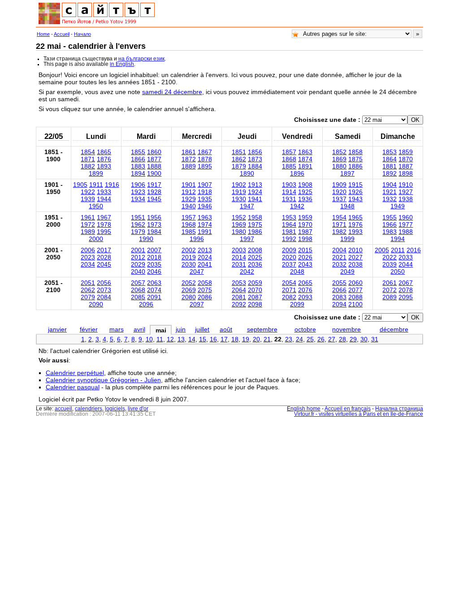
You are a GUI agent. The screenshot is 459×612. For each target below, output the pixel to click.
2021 (339, 257)
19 (245, 339)
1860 (154, 151)
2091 (154, 297)
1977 (405, 224)
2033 (405, 257)
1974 (205, 224)
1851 (239, 151)
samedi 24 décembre (172, 91)
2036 (255, 264)
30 (364, 339)
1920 (339, 191)
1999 (347, 238)
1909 (339, 184)
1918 (205, 191)
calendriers (88, 408)
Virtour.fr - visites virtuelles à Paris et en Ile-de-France (358, 414)
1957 (189, 217)
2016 (414, 250)
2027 (355, 257)
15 (202, 339)
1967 (104, 217)
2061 (389, 282)
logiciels (115, 408)
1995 (104, 231)
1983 (389, 231)
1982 (339, 231)
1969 (239, 224)
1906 (138, 184)
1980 (239, 231)
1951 (138, 217)
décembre (394, 329)
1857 (289, 151)
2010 (355, 250)
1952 (239, 217)
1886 (355, 166)
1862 (239, 159)
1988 (405, 231)
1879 (239, 166)
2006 (88, 250)
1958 (255, 217)
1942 (297, 206)
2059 (255, 282)
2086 (205, 297)
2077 (355, 289)
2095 (405, 297)
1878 (205, 159)
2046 (154, 271)
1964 (289, 224)
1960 (405, 217)
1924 (255, 191)
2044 (405, 264)
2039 (389, 264)
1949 (397, 206)
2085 (138, 297)
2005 (382, 250)
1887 (405, 166)
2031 (239, 264)
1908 (305, 184)
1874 (305, 159)
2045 (104, 264)
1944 (104, 199)
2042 (247, 271)
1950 (96, 206)
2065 (305, 282)
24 (299, 339)
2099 (297, 304)
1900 (154, 173)
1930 (239, 199)
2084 (104, 297)
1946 (205, 206)
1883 (138, 166)
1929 (189, 199)
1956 (154, 217)
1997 (247, 238)
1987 (305, 231)
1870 (405, 159)
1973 (154, 224)
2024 (205, 257)
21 (267, 339)
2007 (154, 250)
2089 (389, 297)
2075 (205, 289)
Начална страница (399, 408)
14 (191, 339)
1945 (154, 199)
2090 (96, 304)
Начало (82, 34)
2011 (398, 250)
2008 (255, 250)
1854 (88, 151)
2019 (189, 257)
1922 (88, 191)
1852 (339, 151)
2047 (197, 271)
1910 (405, 184)
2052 (189, 282)
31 (374, 339)
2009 (289, 250)
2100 (355, 304)
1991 (205, 231)
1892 (389, 173)
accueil (63, 408)
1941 (255, 199)
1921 (389, 191)
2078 (405, 289)
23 (288, 339)
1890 (247, 173)
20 (256, 339)
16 (213, 339)
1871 (88, 159)
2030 (189, 264)
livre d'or (138, 408)
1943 (355, 199)
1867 (205, 151)
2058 (205, 282)
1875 (355, 159)
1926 (355, 191)
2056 (104, 282)
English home (303, 408)
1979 (138, 231)
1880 (339, 166)
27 (331, 339)
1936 (305, 199)
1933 (104, 191)
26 (321, 339)
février (89, 329)
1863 (305, 151)
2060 (355, 282)
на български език (141, 58)
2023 (88, 257)
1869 (339, 159)
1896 (297, 173)
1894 (138, 173)
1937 (339, 199)
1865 (104, 151)
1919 (239, 191)
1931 (289, 199)
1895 (205, 166)
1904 (389, 184)
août (226, 329)
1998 (305, 238)
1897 (347, 173)
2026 (305, 257)
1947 (247, 206)
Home (43, 34)
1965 (355, 217)
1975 (255, 224)
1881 (389, 166)
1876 (104, 159)
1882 (88, 166)
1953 (289, 217)
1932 (389, 199)
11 (159, 339)
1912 (189, 191)
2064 (239, 289)
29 (353, 339)
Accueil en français (348, 408)
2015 (305, 250)
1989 (88, 231)
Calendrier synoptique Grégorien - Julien (103, 380)
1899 (96, 173)
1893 (104, 166)
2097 (197, 304)
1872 (189, 159)
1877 (154, 159)
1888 (154, 166)
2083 (339, 297)
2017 (104, 250)
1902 (239, 184)
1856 (255, 151)
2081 (239, 297)
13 (181, 339)
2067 (405, 282)
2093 (305, 297)
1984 (154, 231)
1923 (138, 191)
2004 (339, 250)
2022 (389, 257)
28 (342, 339)
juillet (202, 329)
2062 (88, 289)
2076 (305, 289)
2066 (339, 289)
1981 (289, 231)
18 (234, 339)
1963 (205, 217)
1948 (347, 206)
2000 (96, 238)
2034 (88, 264)
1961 (88, 217)
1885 (289, 166)
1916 (112, 184)
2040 (138, 271)
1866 (138, 159)
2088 (355, 297)
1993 (355, 231)
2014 (239, 257)
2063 (154, 282)
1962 (138, 224)
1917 (154, 184)
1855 (138, 151)
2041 (205, 264)
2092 (239, 304)
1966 (389, 224)
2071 (289, 289)
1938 (405, 199)
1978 (104, 224)
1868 (289, 159)
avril (139, 329)
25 (310, 339)
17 (224, 339)
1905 (80, 184)
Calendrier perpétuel (75, 372)
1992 (289, 238)
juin (181, 329)
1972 (88, 224)
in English (122, 64)
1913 (255, 184)
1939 (88, 199)
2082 (289, 297)
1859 (405, 151)
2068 (138, 289)
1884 (255, 166)
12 (170, 339)
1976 (355, 224)
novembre (346, 329)
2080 (189, 297)
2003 (239, 250)
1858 (355, 151)
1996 (197, 238)
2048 (297, 271)
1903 (289, 184)
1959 (305, 217)
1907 (205, 184)
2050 (397, 271)
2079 (88, 297)
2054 (289, 282)
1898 (405, 173)
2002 (189, 250)
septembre (262, 329)
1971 (339, 224)
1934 (138, 199)
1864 (389, 159)
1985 (189, 231)
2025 (255, 257)
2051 (88, 282)
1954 (339, 217)
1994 (397, 238)
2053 (239, 282)
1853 (389, 151)
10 (149, 339)
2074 (154, 289)
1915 (355, 184)
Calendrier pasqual (73, 387)
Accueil (61, 34)
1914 (289, 191)
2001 (138, 250)
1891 (305, 166)
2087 (255, 297)
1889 (189, 166)
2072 (389, 289)
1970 (305, 224)
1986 (255, 231)
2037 (289, 264)
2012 (138, 257)
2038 (355, 264)
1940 (189, 206)
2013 (205, 250)
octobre (305, 329)
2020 (289, 257)
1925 (305, 191)
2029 (138, 264)
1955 (389, 217)
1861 (189, 151)
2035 (154, 264)
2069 (189, 289)
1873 (255, 159)
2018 (154, 257)
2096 (146, 304)
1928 (154, 191)
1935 (205, 199)
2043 (305, 264)
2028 (104, 257)
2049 (347, 271)
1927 (405, 191)
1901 (189, 184)
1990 (146, 238)
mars (116, 329)
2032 (339, 264)
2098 (255, 304)
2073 (104, 289)
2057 (138, 282)
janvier (57, 329)
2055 (339, 282)
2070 (255, 289)
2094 (339, 304)
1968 (189, 224)
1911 (96, 184)
